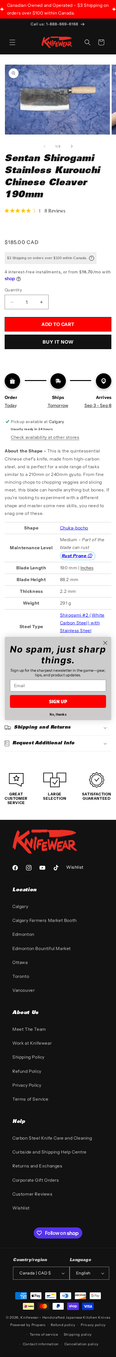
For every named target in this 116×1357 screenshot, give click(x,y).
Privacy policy (93, 1325)
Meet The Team (29, 1029)
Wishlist (21, 1208)
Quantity (13, 289)
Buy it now (58, 342)
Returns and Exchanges (37, 1166)
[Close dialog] (105, 643)
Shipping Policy (28, 1057)
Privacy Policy (26, 1085)
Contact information (41, 1344)
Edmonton (23, 934)
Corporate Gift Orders (35, 1180)
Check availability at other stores (45, 437)
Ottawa (20, 962)
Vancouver (23, 990)
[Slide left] (44, 146)
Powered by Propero (27, 1325)
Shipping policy (78, 1334)
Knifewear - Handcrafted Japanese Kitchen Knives (65, 1317)
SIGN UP (58, 701)
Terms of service (44, 1334)
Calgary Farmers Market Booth (44, 920)
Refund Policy (26, 1071)
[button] (12, 42)
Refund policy (63, 1325)
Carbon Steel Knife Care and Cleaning (52, 1138)
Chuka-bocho (74, 528)
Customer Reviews (32, 1194)
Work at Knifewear (32, 1043)
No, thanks (57, 714)
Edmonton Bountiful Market (41, 948)
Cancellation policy (81, 1344)
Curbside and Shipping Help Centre (49, 1152)
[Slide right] (72, 146)
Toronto (20, 976)
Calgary (20, 906)
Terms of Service (30, 1099)
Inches (86, 567)
